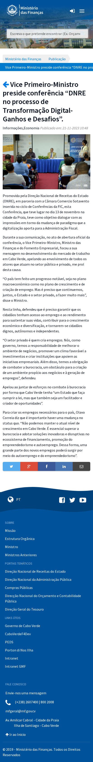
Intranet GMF (15, 666)
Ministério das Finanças (23, 59)
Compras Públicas (19, 587)
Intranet (11, 658)
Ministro (11, 546)
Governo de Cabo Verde (22, 625)
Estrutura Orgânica (20, 538)
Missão (10, 530)
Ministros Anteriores (21, 555)
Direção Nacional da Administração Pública (38, 579)
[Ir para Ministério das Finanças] (25, 10)
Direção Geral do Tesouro (24, 609)
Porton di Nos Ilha (19, 650)
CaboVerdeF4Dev (18, 634)
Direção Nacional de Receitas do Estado (35, 571)
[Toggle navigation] (50, 11)
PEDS (9, 642)
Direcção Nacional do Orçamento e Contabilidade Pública (43, 598)
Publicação (57, 59)
